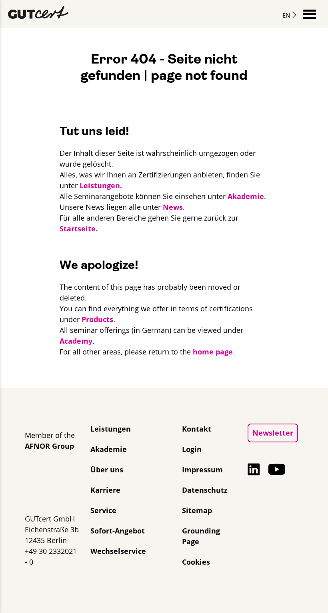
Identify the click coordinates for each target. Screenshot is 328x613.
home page (213, 351)
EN (286, 15)
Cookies (196, 562)
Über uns (106, 469)
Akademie (246, 196)
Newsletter (272, 433)
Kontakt (196, 429)
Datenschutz (205, 490)
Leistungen (110, 429)
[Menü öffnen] (309, 13)
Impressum (202, 469)
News (173, 207)
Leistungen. (101, 185)
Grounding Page (201, 536)
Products (97, 319)
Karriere (105, 490)
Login (192, 449)
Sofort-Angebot (117, 530)
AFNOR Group (49, 446)
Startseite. (79, 228)
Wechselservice (118, 551)
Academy (76, 341)
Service (103, 510)
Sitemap (197, 510)
